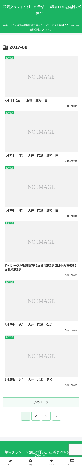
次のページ (41, 402)
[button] (74, 453)
